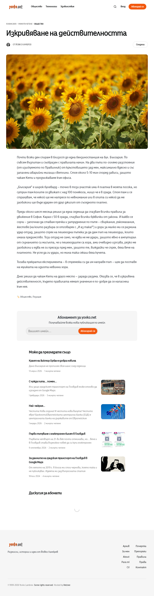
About (126, 557)
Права (142, 562)
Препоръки (140, 551)
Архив (126, 546)
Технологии (51, 6)
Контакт (141, 567)
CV (128, 567)
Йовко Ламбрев (23, 44)
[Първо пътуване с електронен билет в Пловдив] (77, 440)
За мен (125, 551)
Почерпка (141, 546)
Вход (123, 6)
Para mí (125, 562)
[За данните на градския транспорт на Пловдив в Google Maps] (77, 467)
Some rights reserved (43, 585)
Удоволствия (67, 6)
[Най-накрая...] (77, 414)
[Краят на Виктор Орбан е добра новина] (77, 365)
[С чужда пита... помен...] (77, 388)
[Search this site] (115, 6)
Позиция (37, 296)
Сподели (140, 44)
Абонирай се (137, 6)
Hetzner (66, 585)
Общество (36, 6)
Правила (141, 557)
